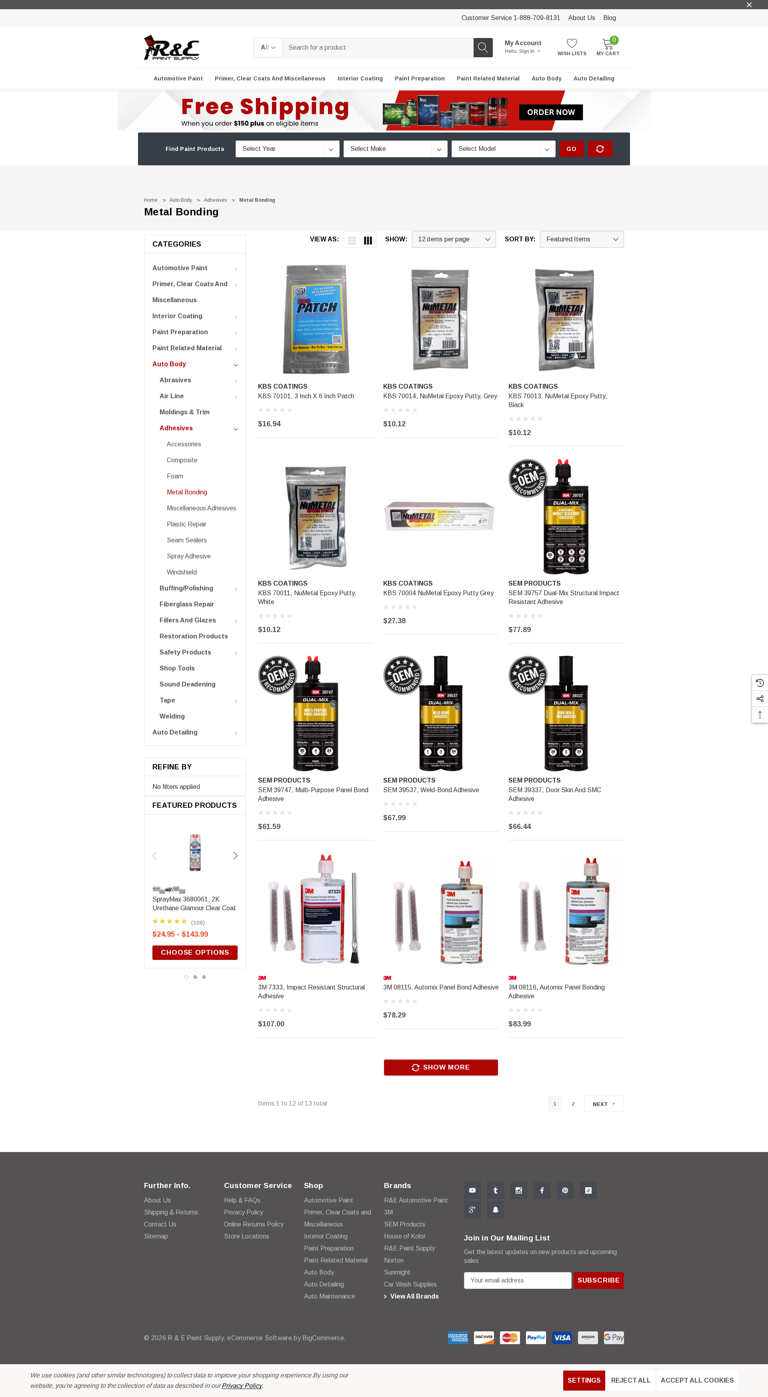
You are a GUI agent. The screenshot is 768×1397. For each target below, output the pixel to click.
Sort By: (520, 239)
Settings (584, 1380)
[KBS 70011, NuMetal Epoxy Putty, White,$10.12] (316, 516)
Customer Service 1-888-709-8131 (511, 17)
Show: (396, 239)
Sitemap (156, 1236)
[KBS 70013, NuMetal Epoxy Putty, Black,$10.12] (566, 319)
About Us (581, 17)
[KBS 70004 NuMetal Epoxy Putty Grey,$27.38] (441, 516)
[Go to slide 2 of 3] (195, 977)
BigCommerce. (324, 1338)
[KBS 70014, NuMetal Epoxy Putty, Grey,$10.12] (441, 319)
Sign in (527, 51)
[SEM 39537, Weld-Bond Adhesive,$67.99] (441, 713)
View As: (324, 239)
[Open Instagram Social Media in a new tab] (518, 1190)
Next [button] (236, 856)
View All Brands (414, 1296)
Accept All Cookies (697, 1380)
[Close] (749, 5)
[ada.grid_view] (368, 239)
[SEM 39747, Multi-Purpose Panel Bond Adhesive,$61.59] (316, 713)
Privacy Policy (241, 1385)
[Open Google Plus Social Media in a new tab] (472, 1209)
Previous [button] (154, 856)
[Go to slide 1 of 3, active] (186, 977)
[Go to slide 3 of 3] (204, 977)
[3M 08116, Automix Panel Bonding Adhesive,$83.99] (566, 910)
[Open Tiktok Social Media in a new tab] (588, 1190)
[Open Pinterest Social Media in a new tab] (565, 1190)
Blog (609, 17)
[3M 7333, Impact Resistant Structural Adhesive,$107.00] (316, 910)
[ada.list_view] (352, 239)
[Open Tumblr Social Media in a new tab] (495, 1190)
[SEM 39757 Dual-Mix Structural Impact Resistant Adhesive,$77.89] (566, 516)
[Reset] (600, 149)
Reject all (631, 1380)
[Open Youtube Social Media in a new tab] (472, 1190)
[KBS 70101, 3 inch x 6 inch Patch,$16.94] (316, 319)
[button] (384, 110)
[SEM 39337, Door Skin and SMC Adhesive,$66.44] (566, 713)
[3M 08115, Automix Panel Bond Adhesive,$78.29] (441, 910)
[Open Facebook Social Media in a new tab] (542, 1190)
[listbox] (582, 239)
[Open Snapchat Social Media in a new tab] (495, 1209)
